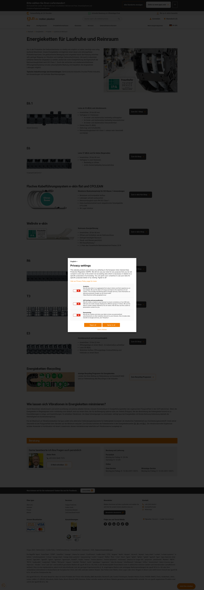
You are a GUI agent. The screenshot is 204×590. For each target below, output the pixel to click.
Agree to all (111, 325)
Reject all (93, 325)
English (73, 261)
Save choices (102, 329)
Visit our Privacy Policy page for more (83, 281)
